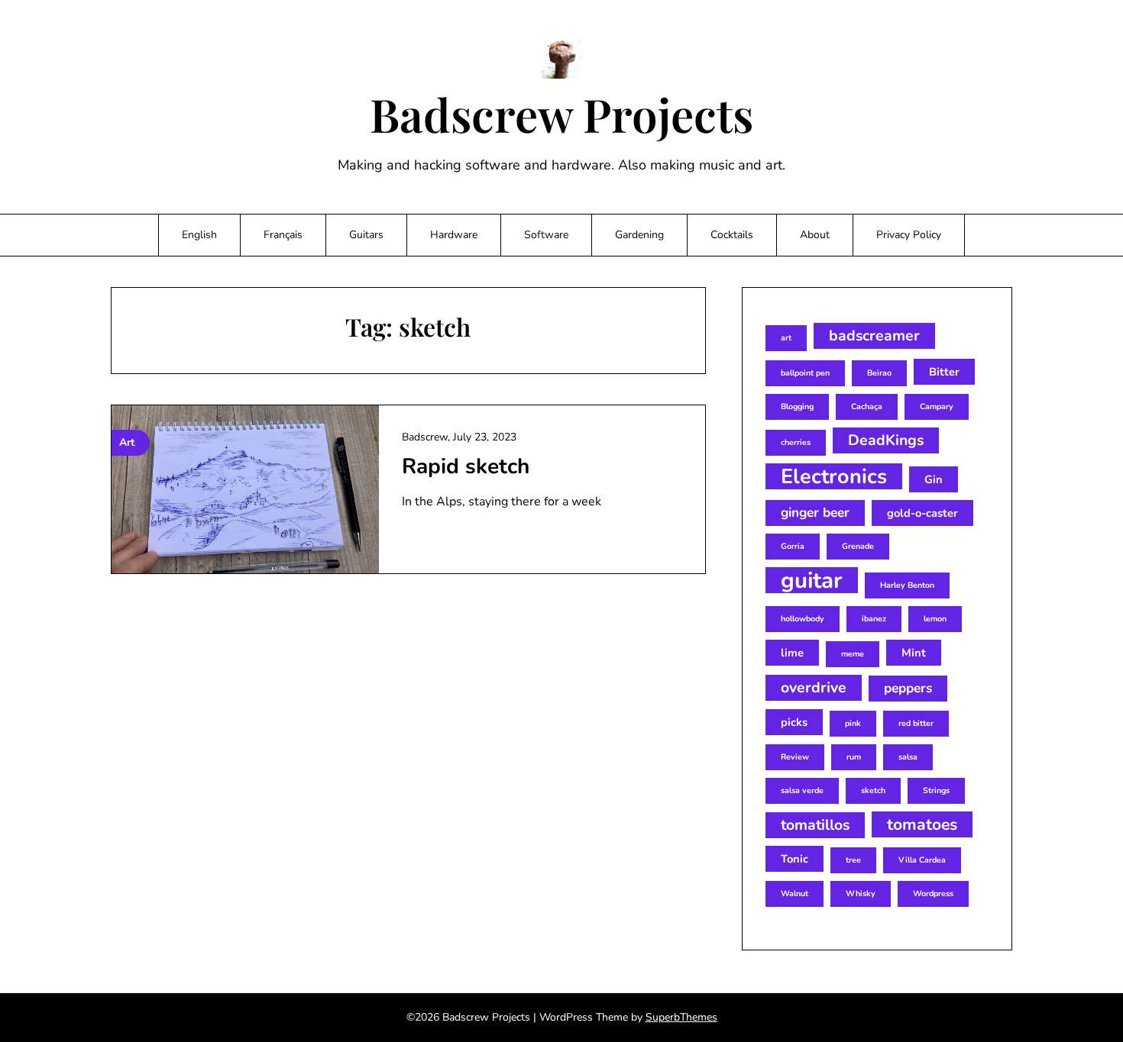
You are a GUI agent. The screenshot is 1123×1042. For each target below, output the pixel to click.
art (786, 338)
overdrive (813, 687)
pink (853, 723)
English (199, 234)
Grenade (858, 546)
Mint (913, 652)
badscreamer (874, 335)
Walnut (794, 893)
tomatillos (815, 825)
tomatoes (922, 824)
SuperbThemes (681, 1017)
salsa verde (802, 790)
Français (283, 234)
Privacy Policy (908, 234)
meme (852, 654)
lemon (935, 618)
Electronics (834, 476)
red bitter (916, 723)
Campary (936, 406)
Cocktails (731, 234)
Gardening (639, 234)
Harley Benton (907, 585)
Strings (936, 790)
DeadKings (886, 440)
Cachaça (866, 406)
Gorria (792, 546)
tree (853, 860)
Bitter (944, 371)
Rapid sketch (465, 466)
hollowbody (802, 618)
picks (794, 722)
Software (546, 234)
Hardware (453, 234)
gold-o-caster (922, 513)
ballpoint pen (805, 373)
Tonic (794, 858)
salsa (907, 757)
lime (792, 652)
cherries (796, 442)
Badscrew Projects (561, 114)
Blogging (797, 406)
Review (795, 757)
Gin (933, 479)
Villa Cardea (922, 860)
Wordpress (933, 893)
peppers (908, 688)
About (815, 234)
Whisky (860, 893)
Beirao (879, 373)
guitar (812, 580)
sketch (873, 790)
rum (853, 757)
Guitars (366, 234)
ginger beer (815, 512)
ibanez (874, 618)
